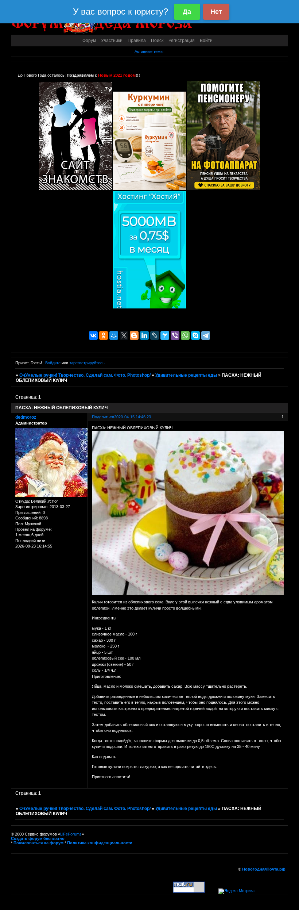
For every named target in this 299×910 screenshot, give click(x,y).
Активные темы (149, 51)
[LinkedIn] (144, 335)
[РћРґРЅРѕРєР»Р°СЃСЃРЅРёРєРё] (103, 335)
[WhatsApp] (185, 335)
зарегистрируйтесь (87, 363)
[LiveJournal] (154, 335)
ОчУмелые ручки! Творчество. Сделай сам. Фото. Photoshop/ (85, 375)
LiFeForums (71, 834)
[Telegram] (205, 335)
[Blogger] (134, 335)
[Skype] (195, 335)
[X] (124, 335)
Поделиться (103, 417)
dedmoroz (25, 417)
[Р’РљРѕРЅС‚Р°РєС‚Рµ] (93, 335)
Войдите (53, 363)
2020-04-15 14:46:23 (132, 417)
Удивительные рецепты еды (186, 375)
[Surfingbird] (164, 335)
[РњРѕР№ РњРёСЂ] (113, 335)
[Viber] (175, 335)
